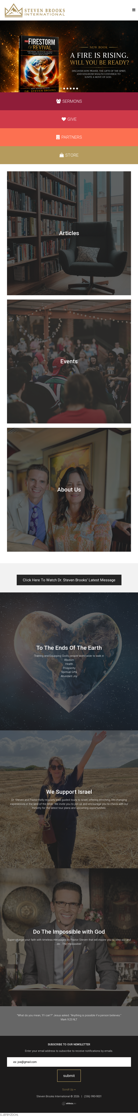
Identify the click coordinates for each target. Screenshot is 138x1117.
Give (72, 119)
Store (72, 155)
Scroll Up (68, 1089)
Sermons (72, 101)
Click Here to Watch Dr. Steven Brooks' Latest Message (69, 580)
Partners (71, 137)
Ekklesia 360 (69, 1103)
